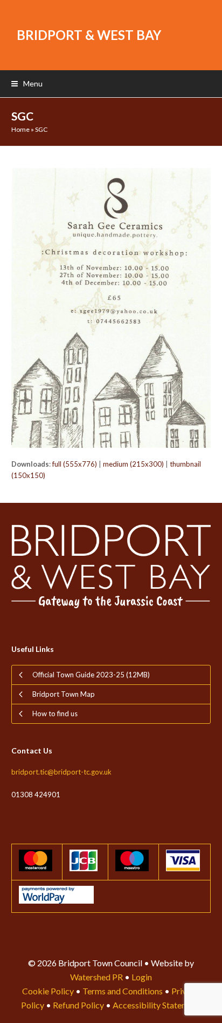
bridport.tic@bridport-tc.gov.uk (61, 772)
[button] (27, 83)
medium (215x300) (133, 464)
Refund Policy (78, 1005)
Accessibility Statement (156, 1005)
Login (141, 977)
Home (20, 129)
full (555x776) (74, 464)
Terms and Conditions (122, 991)
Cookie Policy (48, 991)
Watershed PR (96, 977)
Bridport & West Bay (89, 35)
